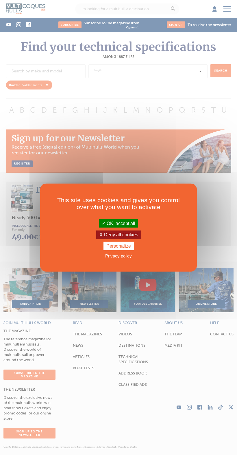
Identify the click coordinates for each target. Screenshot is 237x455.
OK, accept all (120, 223)
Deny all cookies (120, 234)
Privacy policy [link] (118, 255)
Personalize (118, 246)
